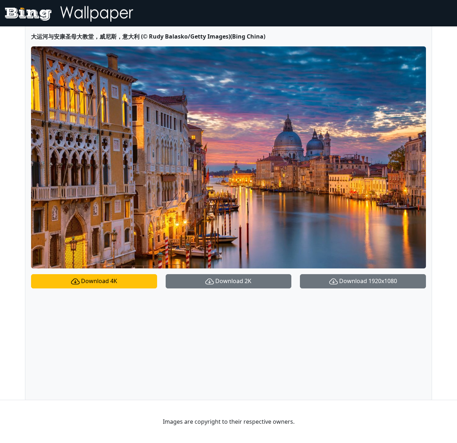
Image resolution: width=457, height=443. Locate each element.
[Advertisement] (228, 344)
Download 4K (98, 281)
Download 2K (232, 281)
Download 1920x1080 (367, 281)
